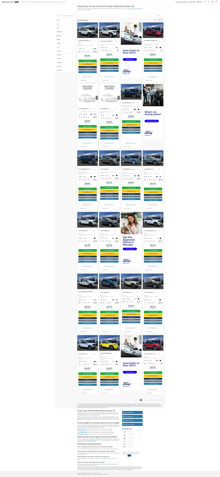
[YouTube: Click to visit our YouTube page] (198, 2)
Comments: (124, 446)
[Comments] (94, 52)
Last (154, 400)
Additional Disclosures (96, 473)
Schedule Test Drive (87, 64)
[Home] (20, 2)
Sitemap (88, 473)
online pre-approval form (106, 440)
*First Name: (125, 432)
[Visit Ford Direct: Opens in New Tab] (106, 474)
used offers (104, 458)
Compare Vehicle (83, 80)
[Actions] (96, 41)
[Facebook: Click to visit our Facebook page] (196, 2)
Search (158, 15)
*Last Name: (125, 435)
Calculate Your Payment (87, 72)
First (134, 400)
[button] (97, 30)
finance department (92, 440)
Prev (138, 400)
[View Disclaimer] (89, 51)
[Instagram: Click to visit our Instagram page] (199, 2)
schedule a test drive (131, 8)
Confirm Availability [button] (87, 61)
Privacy (92, 473)
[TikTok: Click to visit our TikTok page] (201, 2)
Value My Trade (87, 69)
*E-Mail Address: (124, 438)
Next (150, 400)
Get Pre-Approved (109, 65)
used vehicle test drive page (91, 441)
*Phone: (124, 441)
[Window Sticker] (96, 52)
